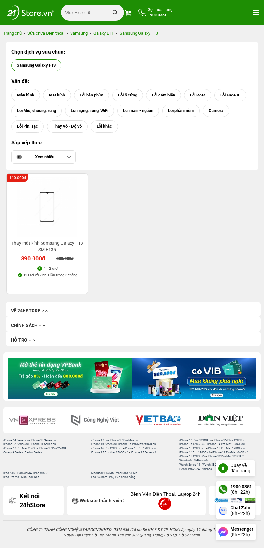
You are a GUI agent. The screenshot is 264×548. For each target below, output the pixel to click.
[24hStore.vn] (30, 12)
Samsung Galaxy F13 (36, 65)
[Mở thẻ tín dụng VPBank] (70, 378)
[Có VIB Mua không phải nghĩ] (194, 378)
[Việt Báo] (163, 420)
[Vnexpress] (38, 420)
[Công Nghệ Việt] (100, 420)
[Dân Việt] (226, 420)
